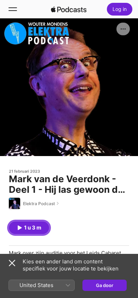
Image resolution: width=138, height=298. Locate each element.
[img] (69, 9)
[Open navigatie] (13, 9)
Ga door (104, 285)
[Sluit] (12, 263)
